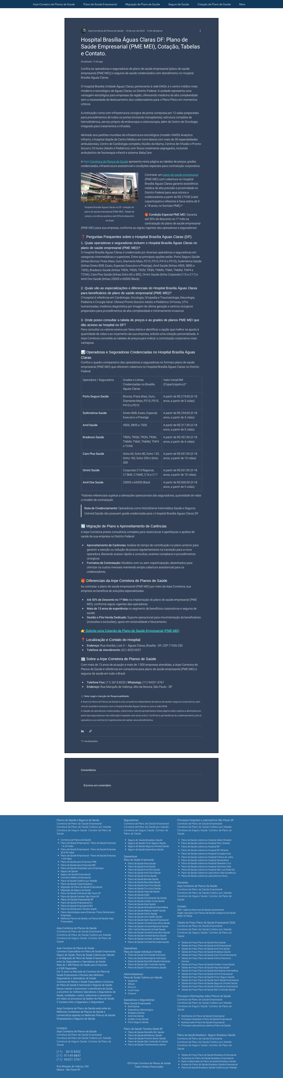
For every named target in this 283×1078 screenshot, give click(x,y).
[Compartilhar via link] (90, 731)
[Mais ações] (200, 31)
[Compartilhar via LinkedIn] (82, 731)
